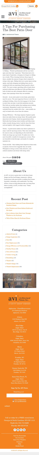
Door (7, 240)
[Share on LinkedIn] (17, 157)
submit (7, 406)
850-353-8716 (22, 425)
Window (8, 261)
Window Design (11, 264)
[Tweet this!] (13, 157)
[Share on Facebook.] (15, 157)
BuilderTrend (19, 446)
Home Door (11, 161)
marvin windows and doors (12, 163)
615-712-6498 (23, 423)
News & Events (10, 252)
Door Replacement (11, 243)
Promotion (19, 442)
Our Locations (19, 438)
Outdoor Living (10, 255)
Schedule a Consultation (19, 1)
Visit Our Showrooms (19, 436)
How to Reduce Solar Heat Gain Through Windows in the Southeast (18, 214)
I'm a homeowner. (20, 399)
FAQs (19, 444)
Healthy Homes (10, 249)
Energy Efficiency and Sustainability (17, 246)
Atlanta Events (10, 234)
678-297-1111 (29, 420)
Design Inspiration (11, 237)
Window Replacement (12, 266)
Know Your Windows (19, 440)
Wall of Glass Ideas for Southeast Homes (18, 218)
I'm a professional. (20, 401)
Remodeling (9, 258)
